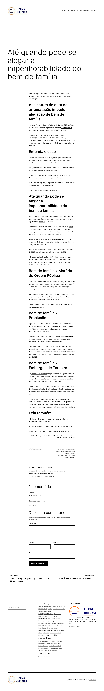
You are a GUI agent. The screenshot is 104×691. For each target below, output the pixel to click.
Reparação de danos (55, 645)
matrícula (42, 222)
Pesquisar (11, 604)
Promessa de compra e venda (46, 641)
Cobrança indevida (60, 608)
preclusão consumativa (65, 336)
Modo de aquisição (51, 635)
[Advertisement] (52, 34)
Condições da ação (45, 614)
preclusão (33, 324)
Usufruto (52, 654)
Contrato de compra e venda (47, 616)
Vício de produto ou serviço (44, 656)
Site (30, 552)
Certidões (50, 608)
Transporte (54, 650)
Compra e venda (47, 611)
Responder (32, 505)
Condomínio (57, 614)
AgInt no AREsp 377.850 (43, 265)
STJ (37, 216)
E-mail (56, 542)
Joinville (40, 632)
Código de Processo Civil (38, 244)
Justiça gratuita (46, 632)
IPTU (63, 630)
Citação (54, 608)
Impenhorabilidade (70, 457)
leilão (71, 227)
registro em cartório (53, 140)
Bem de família (70, 455)
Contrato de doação (44, 618)
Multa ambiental (41, 638)
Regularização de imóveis (53, 643)
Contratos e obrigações (68, 451)
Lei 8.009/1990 (53, 163)
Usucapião (71, 11)
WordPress (92, 680)
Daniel (31, 493)
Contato (93, 11)
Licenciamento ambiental (55, 632)
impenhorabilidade (56, 178)
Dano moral (41, 621)
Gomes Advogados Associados (57, 625)
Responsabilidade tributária (56, 648)
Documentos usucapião (43, 623)
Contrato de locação (56, 618)
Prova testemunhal (42, 643)
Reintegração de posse (43, 645)
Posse (49, 638)
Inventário (58, 630)
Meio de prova (41, 635)
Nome (31, 542)
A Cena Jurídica (83, 11)
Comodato (41, 611)
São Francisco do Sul (44, 650)
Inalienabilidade (54, 628)
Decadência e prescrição (52, 621)
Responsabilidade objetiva (43, 648)
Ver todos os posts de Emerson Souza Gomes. (42, 476)
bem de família (66, 128)
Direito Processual (70, 453)
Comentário (33, 523)
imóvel (44, 234)
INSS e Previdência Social (46, 630)
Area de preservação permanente (49, 606)
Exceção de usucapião (44, 625)
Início (64, 11)
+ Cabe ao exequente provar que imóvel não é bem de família (51, 426)
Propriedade (59, 641)
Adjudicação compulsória (45, 604)
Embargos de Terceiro (39, 374)
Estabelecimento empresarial (56, 623)
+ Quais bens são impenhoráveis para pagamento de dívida (50, 431)
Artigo (62, 606)
